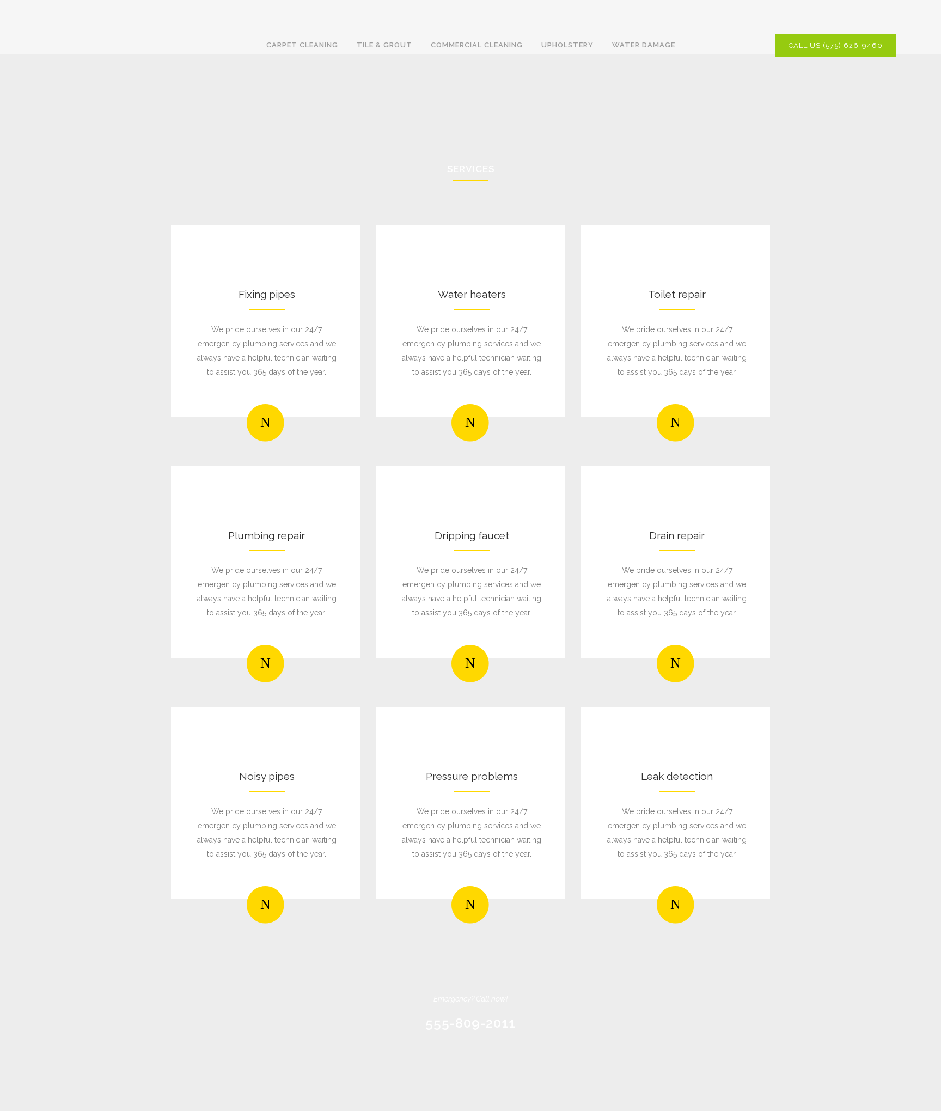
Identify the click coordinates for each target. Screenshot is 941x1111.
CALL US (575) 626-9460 (836, 45)
